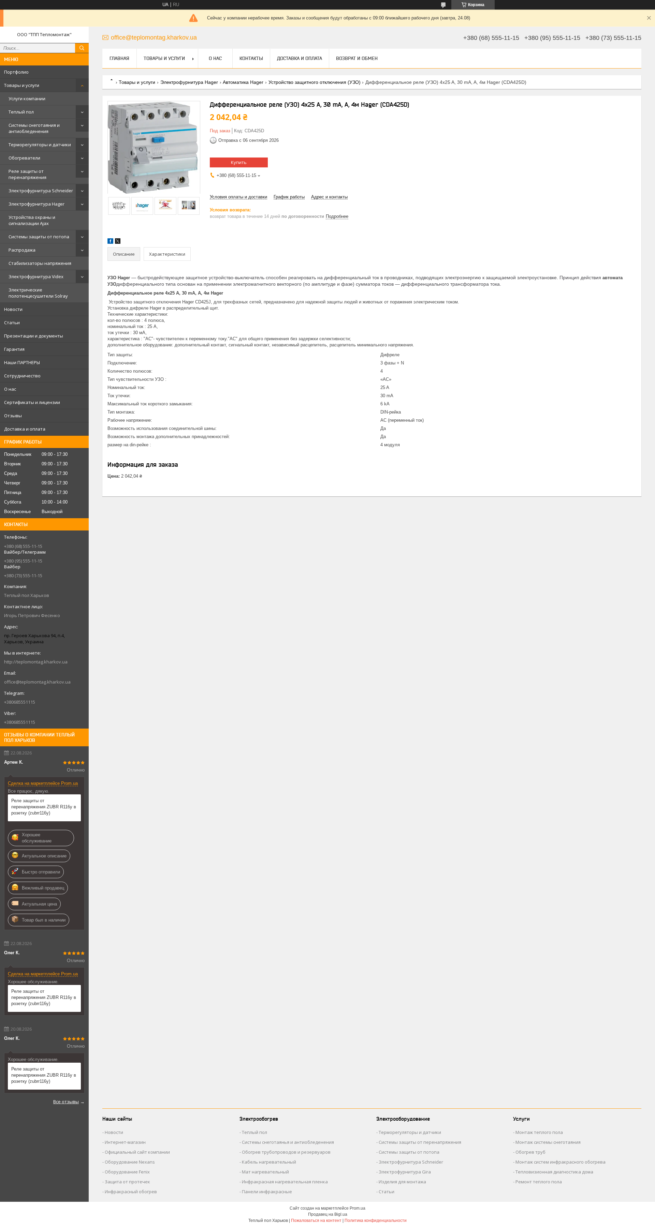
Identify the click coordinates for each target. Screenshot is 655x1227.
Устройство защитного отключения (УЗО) (314, 82)
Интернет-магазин (125, 1142)
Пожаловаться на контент (316, 1220)
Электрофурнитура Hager (36, 204)
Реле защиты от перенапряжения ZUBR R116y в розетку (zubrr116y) (43, 806)
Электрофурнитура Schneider (41, 191)
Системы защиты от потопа (39, 237)
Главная (119, 58)
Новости (13, 309)
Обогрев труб (530, 1152)
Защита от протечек (127, 1182)
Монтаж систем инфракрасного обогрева (560, 1162)
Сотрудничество (22, 376)
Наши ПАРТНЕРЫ (22, 362)
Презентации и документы (33, 336)
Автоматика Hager (243, 82)
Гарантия (14, 349)
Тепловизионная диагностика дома (554, 1172)
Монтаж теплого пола (539, 1132)
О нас (10, 389)
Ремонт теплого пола (538, 1182)
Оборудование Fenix (127, 1172)
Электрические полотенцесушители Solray (38, 293)
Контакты (251, 58)
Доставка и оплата (24, 429)
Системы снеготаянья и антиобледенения (288, 1142)
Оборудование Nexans (130, 1162)
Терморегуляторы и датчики (40, 144)
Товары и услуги (21, 85)
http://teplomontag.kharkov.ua (36, 662)
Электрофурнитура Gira (405, 1172)
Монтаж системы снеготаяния (548, 1142)
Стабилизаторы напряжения (40, 263)
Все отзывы (66, 1101)
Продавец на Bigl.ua (327, 1214)
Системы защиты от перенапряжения (420, 1142)
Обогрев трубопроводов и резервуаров (286, 1152)
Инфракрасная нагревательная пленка (285, 1182)
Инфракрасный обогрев (131, 1191)
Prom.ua (357, 1208)
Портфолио (16, 72)
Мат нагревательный (265, 1172)
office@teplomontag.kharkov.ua (37, 682)
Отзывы (13, 416)
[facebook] (110, 242)
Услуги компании (27, 98)
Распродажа (22, 250)
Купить (239, 162)
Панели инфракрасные (267, 1191)
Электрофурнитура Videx (36, 276)
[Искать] (82, 48)
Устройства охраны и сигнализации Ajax (32, 220)
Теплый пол (21, 112)
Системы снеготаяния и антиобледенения (34, 128)
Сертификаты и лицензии (32, 402)
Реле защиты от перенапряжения (27, 174)
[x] (117, 242)
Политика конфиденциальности (376, 1220)
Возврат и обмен (357, 58)
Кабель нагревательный (269, 1162)
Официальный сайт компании (137, 1152)
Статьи (12, 322)
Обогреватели (24, 158)
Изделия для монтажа (402, 1182)
